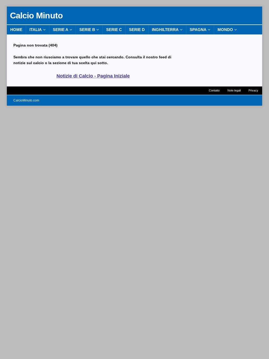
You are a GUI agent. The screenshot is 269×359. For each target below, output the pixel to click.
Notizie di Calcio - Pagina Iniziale (93, 76)
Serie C (114, 29)
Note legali (234, 90)
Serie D (137, 29)
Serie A (60, 29)
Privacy (253, 90)
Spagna (198, 29)
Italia (35, 29)
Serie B (87, 29)
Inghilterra (165, 29)
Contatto (214, 90)
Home (16, 29)
